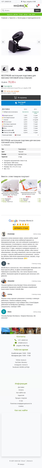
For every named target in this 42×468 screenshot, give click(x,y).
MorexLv (21, 362)
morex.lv (21, 360)
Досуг (26, 14)
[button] (12, 130)
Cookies (21, 406)
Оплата (21, 390)
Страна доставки (7, 135)
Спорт (21, 14)
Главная (4, 18)
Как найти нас (21, 393)
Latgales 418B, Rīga (22, 345)
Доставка (21, 387)
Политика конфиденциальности (21, 403)
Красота (10, 14)
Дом (33, 14)
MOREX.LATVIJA (21, 367)
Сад (30, 14)
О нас (21, 401)
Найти (37, 10)
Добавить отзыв (21, 228)
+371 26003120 (6, 1)
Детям (15, 14)
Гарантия (21, 395)
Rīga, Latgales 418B (29, 1)
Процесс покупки (21, 398)
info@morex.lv (22, 343)
